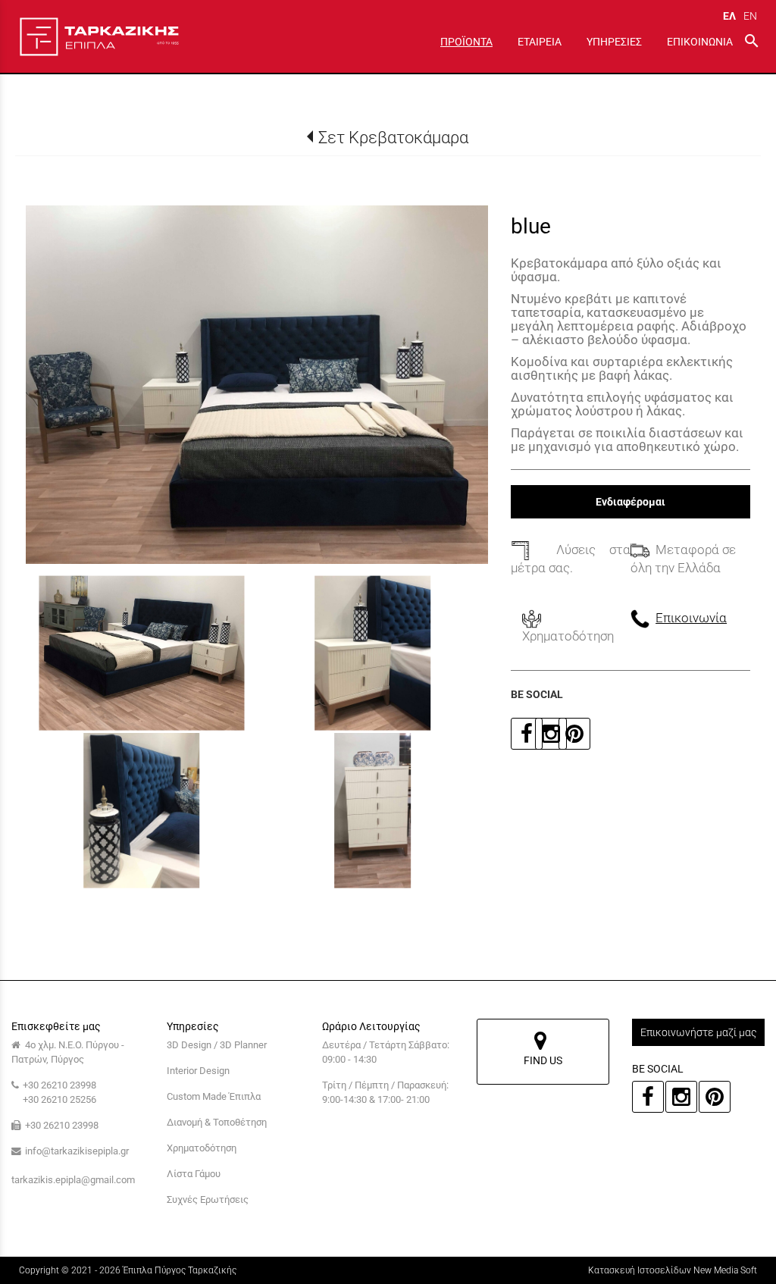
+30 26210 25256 (59, 1099)
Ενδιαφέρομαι (630, 502)
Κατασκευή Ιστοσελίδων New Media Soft (672, 1270)
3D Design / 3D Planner (217, 1045)
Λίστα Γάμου (194, 1173)
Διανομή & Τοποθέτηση (217, 1122)
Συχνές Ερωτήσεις (208, 1199)
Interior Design (198, 1070)
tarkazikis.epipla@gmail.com (73, 1179)
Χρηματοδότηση (201, 1148)
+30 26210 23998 (59, 1085)
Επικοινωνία (691, 617)
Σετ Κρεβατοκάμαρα (393, 137)
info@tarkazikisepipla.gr (77, 1151)
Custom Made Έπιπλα (214, 1096)
